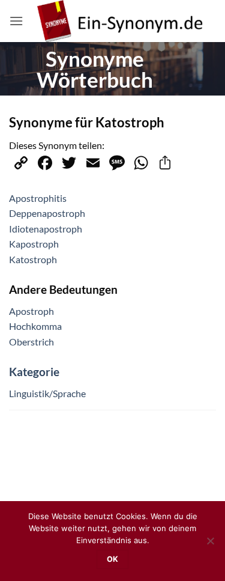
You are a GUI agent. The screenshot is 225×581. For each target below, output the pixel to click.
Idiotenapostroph (45, 228)
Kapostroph (34, 243)
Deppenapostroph (47, 213)
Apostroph (31, 311)
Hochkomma (35, 326)
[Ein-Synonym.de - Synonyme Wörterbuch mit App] (119, 21)
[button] (16, 20)
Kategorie (34, 372)
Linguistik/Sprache (47, 393)
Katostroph (33, 259)
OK (113, 559)
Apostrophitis (38, 198)
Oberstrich (31, 341)
